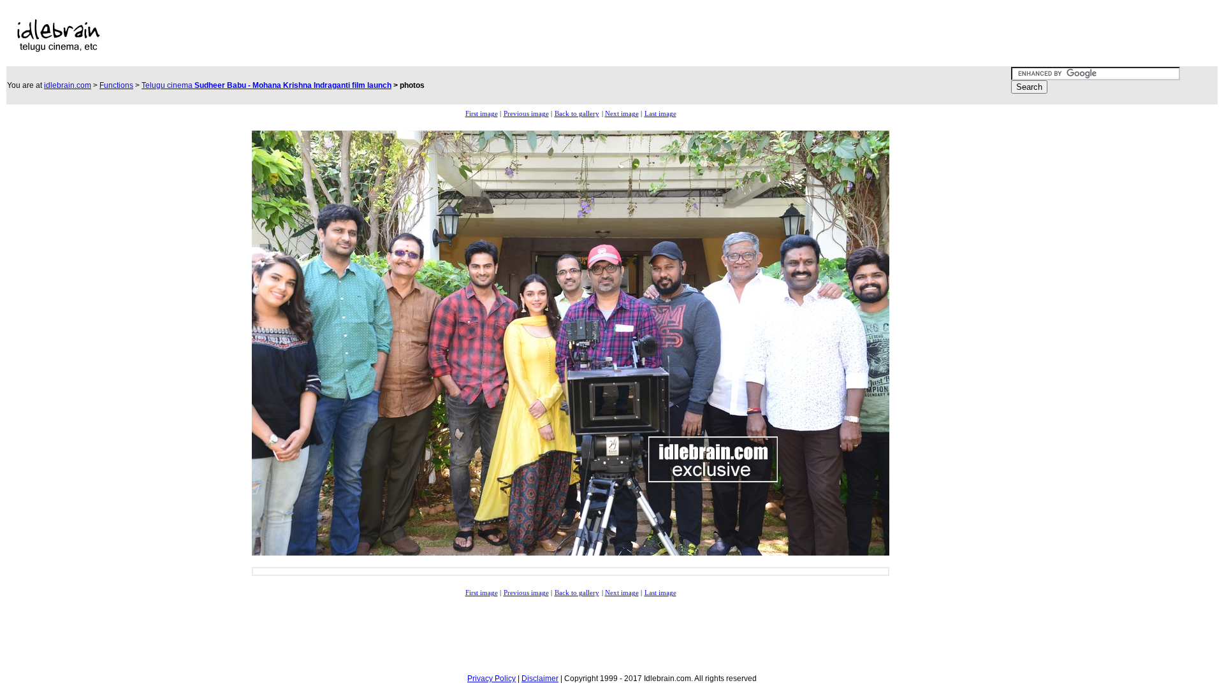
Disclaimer (539, 678)
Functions (116, 85)
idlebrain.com (67, 85)
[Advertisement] (460, 35)
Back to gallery (577, 113)
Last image (660, 113)
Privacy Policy (491, 678)
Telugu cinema (266, 85)
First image (481, 113)
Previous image (526, 113)
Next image (622, 113)
